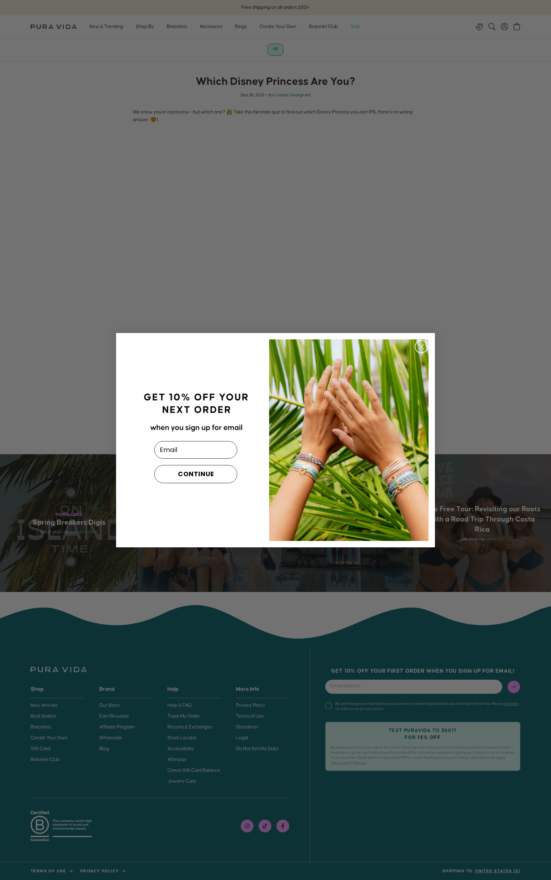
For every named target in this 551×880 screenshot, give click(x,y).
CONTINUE (196, 474)
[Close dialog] (421, 346)
